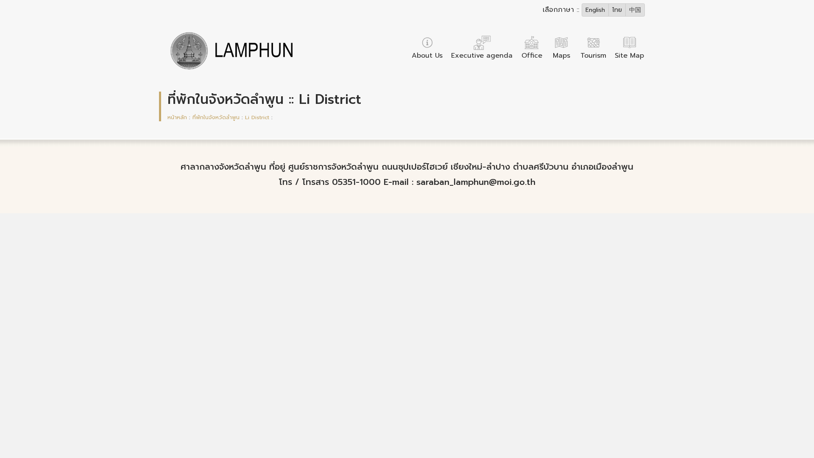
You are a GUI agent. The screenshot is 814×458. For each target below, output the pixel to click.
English (595, 10)
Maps (561, 55)
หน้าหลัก (177, 117)
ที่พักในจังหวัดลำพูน (216, 117)
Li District (257, 117)
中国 (635, 10)
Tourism (593, 55)
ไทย (617, 10)
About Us (427, 55)
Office (531, 55)
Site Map (629, 55)
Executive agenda (482, 55)
